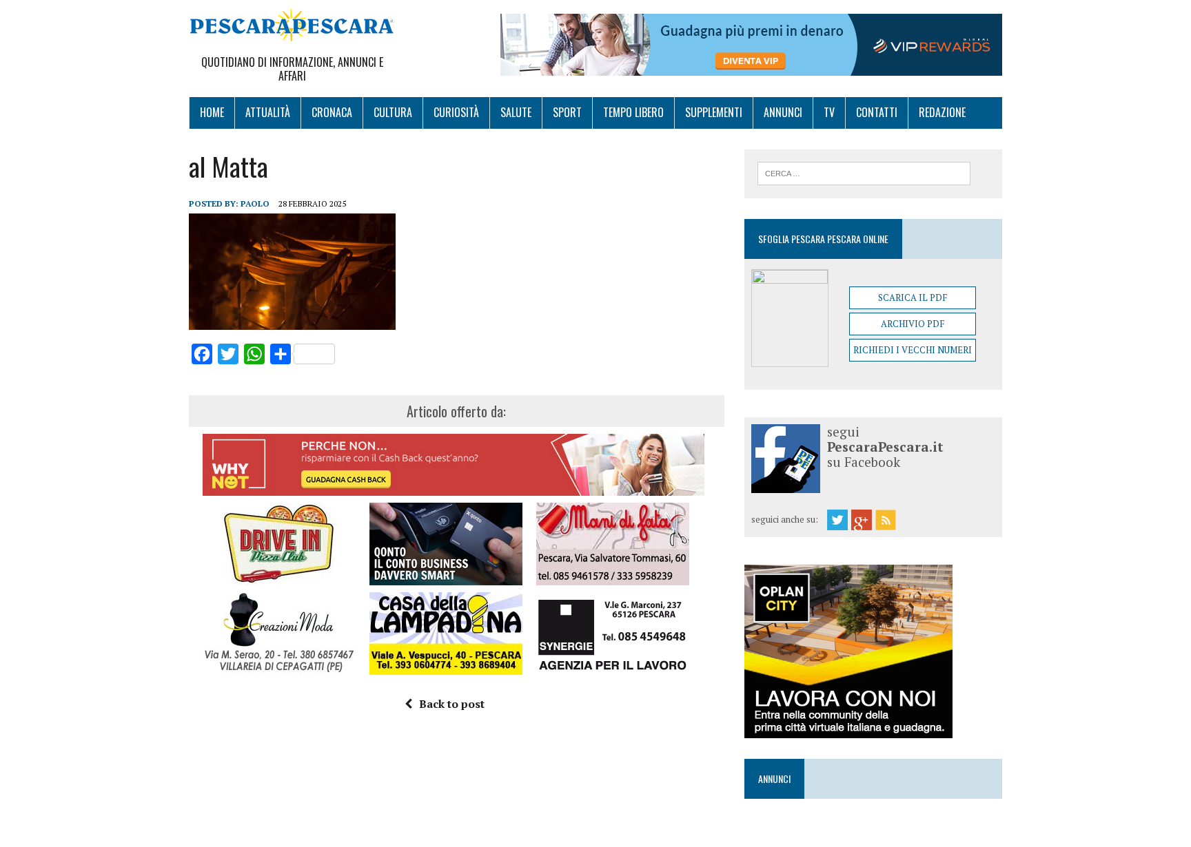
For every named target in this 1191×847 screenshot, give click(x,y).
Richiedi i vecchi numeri (912, 350)
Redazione (942, 112)
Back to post (452, 703)
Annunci (783, 112)
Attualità (267, 112)
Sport (567, 112)
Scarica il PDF (912, 297)
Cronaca (332, 112)
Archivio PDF (912, 323)
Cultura (393, 112)
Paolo (255, 203)
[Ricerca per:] (863, 172)
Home (212, 112)
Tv (829, 112)
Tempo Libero (633, 112)
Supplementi (713, 112)
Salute (515, 112)
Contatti (876, 112)
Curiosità (456, 112)
